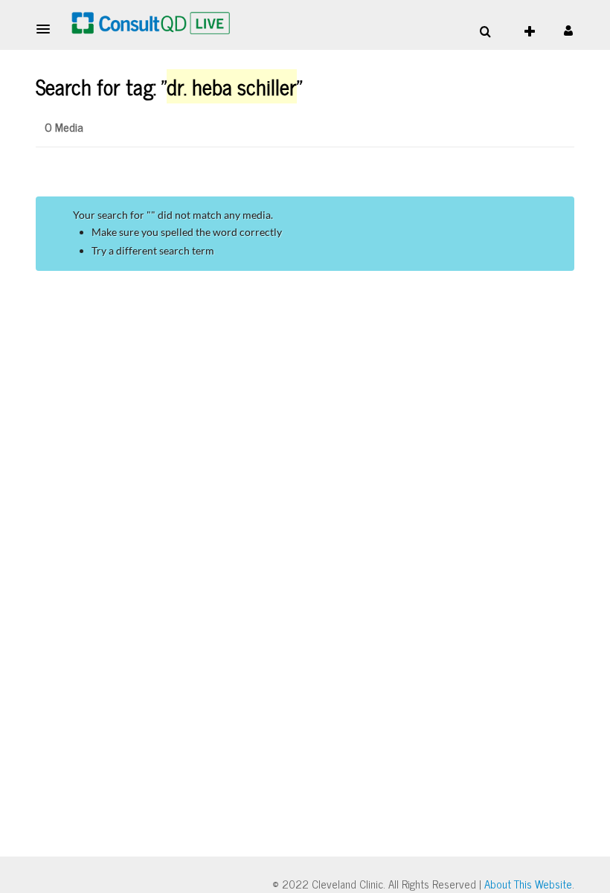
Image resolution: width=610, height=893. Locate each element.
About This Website (528, 883)
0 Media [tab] (64, 126)
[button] (48, 29)
